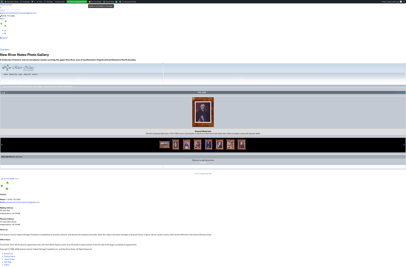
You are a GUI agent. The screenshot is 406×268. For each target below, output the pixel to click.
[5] (205, 163)
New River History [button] (66, 45)
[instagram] (5, 33)
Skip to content (6, 5)
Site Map (7, 262)
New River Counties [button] (26, 45)
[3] (203, 163)
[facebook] (5, 31)
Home (5, 86)
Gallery (82, 45)
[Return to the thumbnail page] (1, 92)
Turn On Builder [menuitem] (95, 2)
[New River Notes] (16, 26)
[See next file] (402, 92)
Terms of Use (9, 259)
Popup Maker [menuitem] (111, 2)
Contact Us (8, 254)
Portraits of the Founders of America (58, 86)
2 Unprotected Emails (129, 2)
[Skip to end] (404, 92)
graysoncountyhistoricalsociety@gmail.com (20, 202)
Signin (6, 265)
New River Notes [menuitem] (12, 2)
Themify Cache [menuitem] (60, 2)
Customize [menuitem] (26, 2)
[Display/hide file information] (4, 92)
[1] (200, 163)
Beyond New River (46, 45)
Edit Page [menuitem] (50, 2)
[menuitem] (2, 1)
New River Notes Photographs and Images (25, 86)
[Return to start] (398, 92)
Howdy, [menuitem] (390, 2)
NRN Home (8, 45)
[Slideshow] (6, 92)
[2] (201, 163)
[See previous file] (400, 92)
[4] (204, 163)
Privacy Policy (9, 256)
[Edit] (17, 178)
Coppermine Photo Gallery (206, 173)
